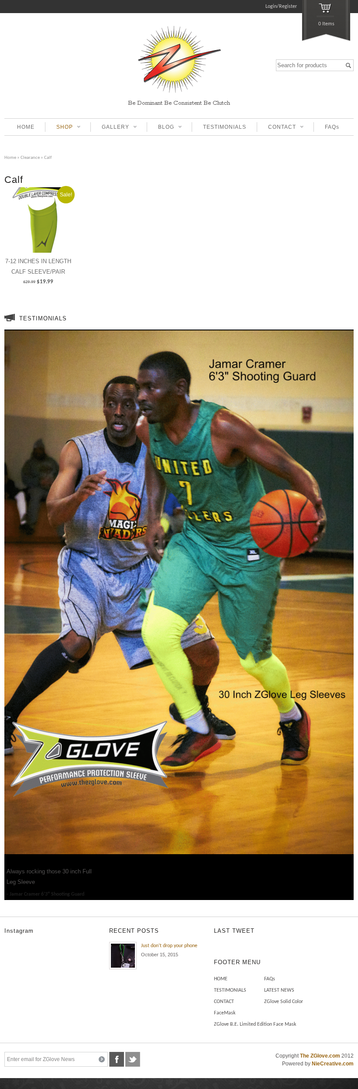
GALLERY (109, 128)
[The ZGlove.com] (179, 93)
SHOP (59, 128)
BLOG (160, 128)
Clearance (30, 157)
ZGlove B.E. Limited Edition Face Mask (255, 1024)
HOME (25, 127)
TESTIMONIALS (224, 127)
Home (10, 157)
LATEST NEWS (279, 990)
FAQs (332, 127)
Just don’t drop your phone (169, 945)
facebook (116, 1059)
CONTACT (276, 128)
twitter (132, 1059)
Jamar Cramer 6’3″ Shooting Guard (47, 894)
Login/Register (281, 6)
